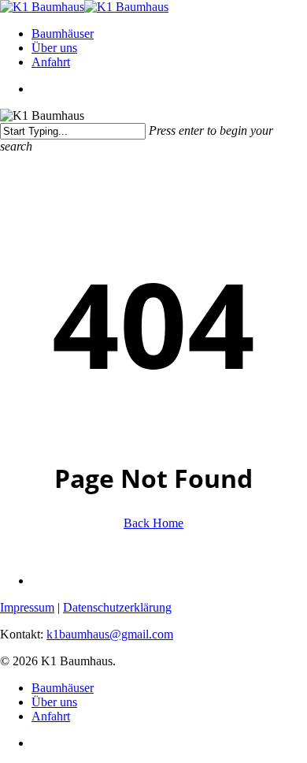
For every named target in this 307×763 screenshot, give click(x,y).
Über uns (54, 702)
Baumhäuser (62, 687)
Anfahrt (50, 716)
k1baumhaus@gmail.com (109, 634)
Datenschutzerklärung (117, 607)
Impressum (27, 607)
